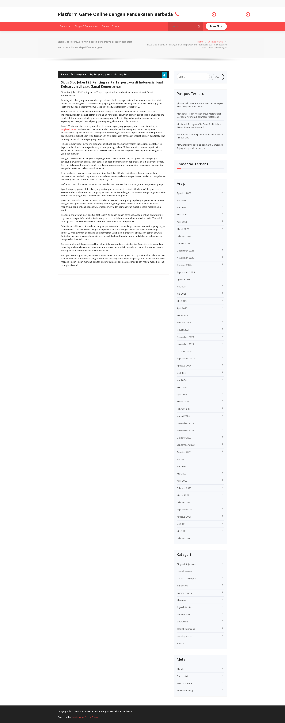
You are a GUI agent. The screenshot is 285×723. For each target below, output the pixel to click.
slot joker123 (124, 74)
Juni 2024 (181, 380)
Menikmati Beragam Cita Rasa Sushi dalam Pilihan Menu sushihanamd (199, 126)
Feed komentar (185, 683)
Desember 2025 (185, 250)
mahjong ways (184, 592)
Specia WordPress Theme (85, 717)
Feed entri (182, 676)
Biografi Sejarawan (86, 26)
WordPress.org (185, 690)
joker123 (109, 74)
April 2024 (182, 394)
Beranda (65, 26)
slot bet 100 (183, 614)
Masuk (180, 668)
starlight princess (186, 628)
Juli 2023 (181, 459)
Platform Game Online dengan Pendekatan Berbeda (115, 14)
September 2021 (186, 509)
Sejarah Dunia (110, 26)
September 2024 (186, 358)
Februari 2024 (184, 408)
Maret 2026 (183, 228)
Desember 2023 (185, 423)
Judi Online (182, 585)
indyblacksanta (68, 129)
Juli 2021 (181, 523)
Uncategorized (215, 41)
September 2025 (186, 272)
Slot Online (182, 621)
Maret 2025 (183, 315)
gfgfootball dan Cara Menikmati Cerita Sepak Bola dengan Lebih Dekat (200, 105)
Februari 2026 (184, 236)
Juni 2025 (181, 293)
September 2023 (186, 444)
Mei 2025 (182, 300)
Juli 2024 (181, 372)
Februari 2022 (184, 502)
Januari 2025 (183, 329)
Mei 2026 (182, 214)
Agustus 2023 (184, 451)
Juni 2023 (181, 466)
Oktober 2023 (184, 437)
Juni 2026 (181, 207)
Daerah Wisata (184, 571)
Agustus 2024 (184, 365)
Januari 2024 (183, 415)
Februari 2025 (184, 322)
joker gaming (98, 74)
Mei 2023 (182, 473)
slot (116, 74)
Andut (65, 74)
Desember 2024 (185, 336)
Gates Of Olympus (186, 578)
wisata (180, 643)
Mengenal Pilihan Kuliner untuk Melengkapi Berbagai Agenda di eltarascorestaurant (199, 115)
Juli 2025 (181, 286)
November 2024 (185, 344)
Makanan (181, 600)
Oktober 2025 (184, 264)
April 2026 (182, 221)
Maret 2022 (183, 495)
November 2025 (185, 257)
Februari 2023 (184, 488)
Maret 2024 (183, 401)
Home (200, 41)
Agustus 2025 (184, 279)
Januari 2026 (183, 243)
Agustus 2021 (184, 516)
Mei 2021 (182, 531)
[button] (199, 26)
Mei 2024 (182, 387)
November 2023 (185, 430)
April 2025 (182, 308)
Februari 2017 (184, 538)
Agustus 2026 (184, 192)
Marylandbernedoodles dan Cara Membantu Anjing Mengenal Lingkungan (200, 146)
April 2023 (182, 480)
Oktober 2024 (184, 351)
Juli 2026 (181, 200)
